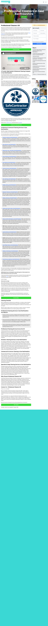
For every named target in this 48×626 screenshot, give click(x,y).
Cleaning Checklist (36, 56)
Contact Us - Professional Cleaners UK (39, 74)
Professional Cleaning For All (16, 124)
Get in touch (24, 16)
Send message (39, 43)
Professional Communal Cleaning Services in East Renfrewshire (38, 54)
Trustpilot (20, 122)
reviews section (9, 122)
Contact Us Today (16, 49)
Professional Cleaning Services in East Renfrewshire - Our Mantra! (39, 58)
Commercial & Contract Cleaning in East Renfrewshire (39, 67)
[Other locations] (44, 2)
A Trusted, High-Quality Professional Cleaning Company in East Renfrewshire (39, 50)
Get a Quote (16, 404)
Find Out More (16, 297)
